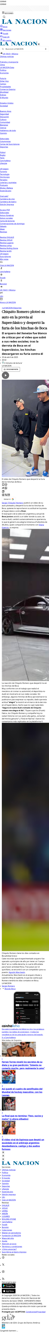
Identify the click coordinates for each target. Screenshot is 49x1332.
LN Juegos (4, 169)
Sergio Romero (8, 986)
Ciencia (3, 127)
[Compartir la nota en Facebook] (3, 495)
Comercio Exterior (8, 89)
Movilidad (4, 92)
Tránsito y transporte (9, 62)
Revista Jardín (6, 251)
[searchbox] (24, 49)
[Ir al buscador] (4, 17)
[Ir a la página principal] (24, 23)
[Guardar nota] (3, 484)
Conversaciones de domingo (12, 223)
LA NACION (7, 308)
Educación (4, 117)
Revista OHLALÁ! (7, 237)
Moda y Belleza (6, 188)
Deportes (17, 308)
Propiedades (5, 86)
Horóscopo (5, 177)
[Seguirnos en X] (3, 1265)
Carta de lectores (7, 221)
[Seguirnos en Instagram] (3, 1272)
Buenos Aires (5, 111)
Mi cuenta (7, 40)
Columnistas (5, 141)
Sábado (3, 226)
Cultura (3, 119)
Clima (2, 64)
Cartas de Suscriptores (10, 144)
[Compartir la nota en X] (6, 495)
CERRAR (3, 1)
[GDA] (8, 1320)
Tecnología (4, 174)
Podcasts (4, 185)
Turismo (3, 171)
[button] (24, 173)
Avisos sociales (6, 218)
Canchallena (5, 160)
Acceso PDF (5, 210)
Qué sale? (4, 196)
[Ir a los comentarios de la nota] (6, 484)
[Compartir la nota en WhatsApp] (6, 488)
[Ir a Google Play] (8, 1287)
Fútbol (2, 152)
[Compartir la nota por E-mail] (8, 495)
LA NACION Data (7, 67)
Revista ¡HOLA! (6, 240)
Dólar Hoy (4, 81)
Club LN (6, 37)
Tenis (2, 158)
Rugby (2, 155)
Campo (3, 84)
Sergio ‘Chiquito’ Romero (12, 503)
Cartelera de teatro (8, 201)
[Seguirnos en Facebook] (3, 1258)
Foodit (5, 33)
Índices (3, 95)
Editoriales (4, 138)
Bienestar (4, 125)
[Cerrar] (38, 44)
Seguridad (4, 114)
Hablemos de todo (8, 130)
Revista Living (6, 245)
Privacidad (40, 1312)
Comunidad (5, 122)
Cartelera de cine (7, 199)
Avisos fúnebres (7, 215)
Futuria (3, 78)
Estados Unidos (6, 103)
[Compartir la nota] (3, 488)
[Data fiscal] (3, 1328)
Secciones (7, 30)
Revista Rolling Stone (9, 248)
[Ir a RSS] (3, 1279)
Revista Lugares (7, 243)
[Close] (3, 1152)
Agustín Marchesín (17, 972)
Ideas (2, 229)
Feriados (3, 180)
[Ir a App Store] (8, 1292)
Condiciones (31, 1312)
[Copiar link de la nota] (3, 491)
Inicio (5, 26)
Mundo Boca (10, 988)
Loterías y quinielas (8, 182)
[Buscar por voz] (45, 49)
